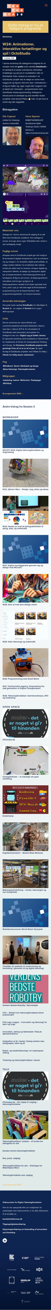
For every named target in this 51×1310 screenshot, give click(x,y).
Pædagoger (36, 380)
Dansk (16, 366)
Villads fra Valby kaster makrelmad (18, 354)
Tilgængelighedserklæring (14, 1224)
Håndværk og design (29, 366)
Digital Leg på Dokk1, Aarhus (33, 335)
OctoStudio (41, 66)
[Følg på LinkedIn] (5, 1240)
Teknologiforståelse (26, 369)
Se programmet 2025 (13, 393)
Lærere (16, 380)
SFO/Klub (7, 383)
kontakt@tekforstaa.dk (12, 1219)
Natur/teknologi (10, 369)
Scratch (28, 308)
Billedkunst (8, 366)
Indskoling (7, 380)
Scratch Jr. (7, 308)
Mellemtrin (25, 380)
